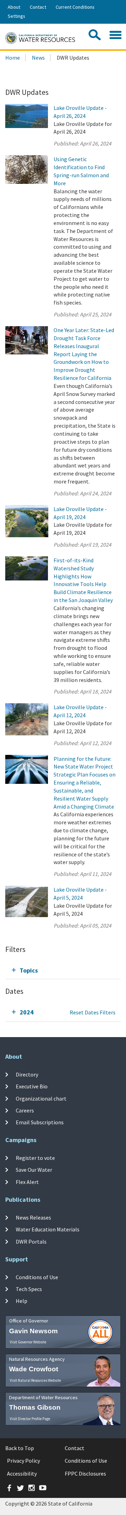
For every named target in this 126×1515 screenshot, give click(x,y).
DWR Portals (31, 1241)
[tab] (63, 970)
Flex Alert (27, 1181)
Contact (38, 7)
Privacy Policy (23, 1460)
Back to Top (19, 1448)
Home (12, 57)
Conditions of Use (37, 1277)
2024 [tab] (27, 1012)
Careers (25, 1110)
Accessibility (22, 1473)
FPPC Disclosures (85, 1473)
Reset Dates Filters (92, 1012)
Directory (27, 1074)
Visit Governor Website (28, 1342)
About (14, 7)
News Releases (33, 1217)
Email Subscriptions (40, 1122)
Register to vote (35, 1157)
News (38, 57)
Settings (16, 16)
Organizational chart (41, 1098)
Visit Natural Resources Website (35, 1380)
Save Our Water (34, 1169)
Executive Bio (32, 1086)
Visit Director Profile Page (30, 1418)
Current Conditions (75, 7)
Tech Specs (29, 1288)
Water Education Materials (47, 1229)
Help (21, 1300)
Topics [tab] (29, 970)
